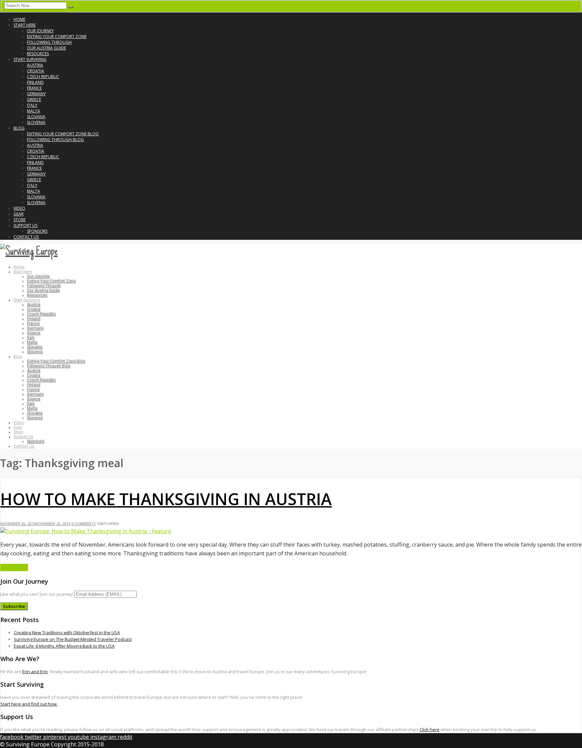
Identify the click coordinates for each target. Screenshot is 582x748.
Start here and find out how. (29, 704)
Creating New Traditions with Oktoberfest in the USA (67, 632)
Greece (34, 99)
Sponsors (37, 231)
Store (19, 220)
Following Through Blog (55, 139)
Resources (38, 54)
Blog (19, 128)
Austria (35, 65)
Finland (35, 82)
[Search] (70, 7)
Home (19, 19)
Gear (18, 214)
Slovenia (36, 122)
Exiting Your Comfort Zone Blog (63, 134)
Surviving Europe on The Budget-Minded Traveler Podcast (73, 639)
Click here (430, 729)
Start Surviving (29, 59)
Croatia (35, 71)
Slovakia (36, 117)
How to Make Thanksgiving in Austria (166, 499)
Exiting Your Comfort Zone (57, 36)
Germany (36, 94)
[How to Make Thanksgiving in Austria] (85, 531)
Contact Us (26, 237)
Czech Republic (43, 76)
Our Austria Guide (46, 48)
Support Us (25, 225)
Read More (14, 567)
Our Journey (40, 31)
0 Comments (83, 524)
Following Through (49, 42)
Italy (32, 105)
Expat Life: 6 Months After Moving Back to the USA (64, 646)
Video (19, 208)
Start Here (24, 25)
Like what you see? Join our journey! (36, 594)
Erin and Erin (35, 672)
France (34, 88)
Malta (33, 111)
